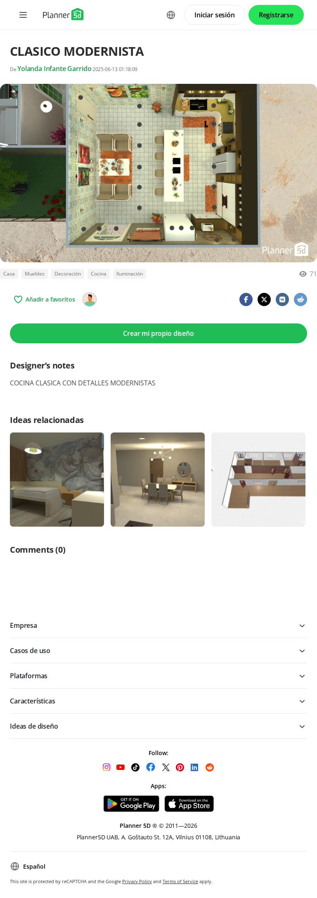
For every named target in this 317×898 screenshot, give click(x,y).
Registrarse (276, 14)
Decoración (67, 273)
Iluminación (129, 273)
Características (32, 701)
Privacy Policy (137, 881)
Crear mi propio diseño (158, 333)
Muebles (35, 273)
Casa (9, 273)
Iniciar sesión (214, 14)
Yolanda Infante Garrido (54, 68)
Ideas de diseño (34, 726)
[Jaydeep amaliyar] (89, 299)
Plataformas (28, 675)
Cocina (98, 273)
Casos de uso (30, 650)
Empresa (23, 625)
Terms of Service (180, 881)
